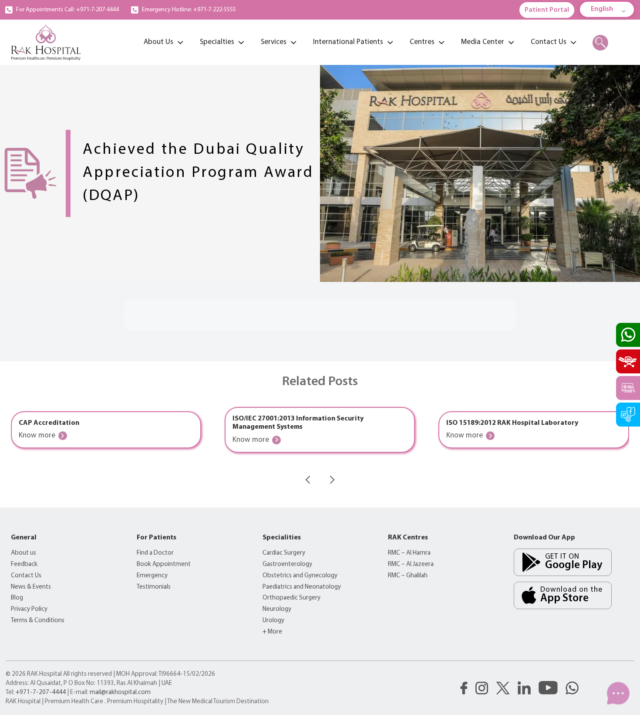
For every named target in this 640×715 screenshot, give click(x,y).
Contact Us (26, 576)
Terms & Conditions (37, 620)
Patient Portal (547, 10)
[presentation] (307, 479)
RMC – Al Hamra (409, 553)
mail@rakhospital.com (120, 692)
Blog (17, 598)
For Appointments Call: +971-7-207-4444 (67, 10)
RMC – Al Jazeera (411, 564)
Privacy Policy (29, 609)
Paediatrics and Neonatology (302, 587)
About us (23, 553)
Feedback (24, 564)
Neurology (277, 609)
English (602, 9)
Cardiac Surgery (284, 553)
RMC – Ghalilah (408, 576)
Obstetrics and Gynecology (300, 576)
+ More (272, 632)
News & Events (31, 587)
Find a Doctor (155, 553)
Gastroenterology (287, 564)
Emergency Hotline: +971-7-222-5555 (189, 10)
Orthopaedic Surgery (291, 598)
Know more (37, 435)
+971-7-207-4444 (41, 692)
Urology (273, 620)
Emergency (152, 576)
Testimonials (154, 587)
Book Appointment (164, 564)
